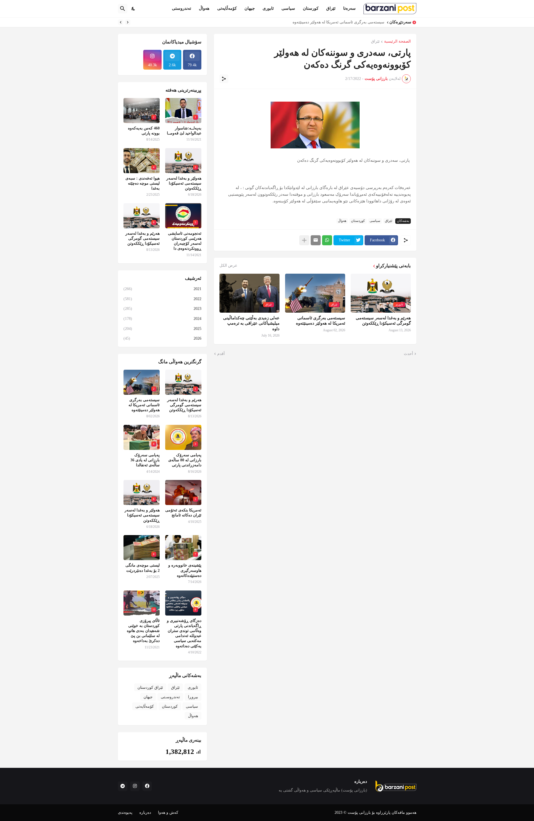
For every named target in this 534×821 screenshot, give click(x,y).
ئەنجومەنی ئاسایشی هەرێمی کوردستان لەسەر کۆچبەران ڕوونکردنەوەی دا (184, 241)
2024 (162, 319)
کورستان (310, 8)
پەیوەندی (125, 812)
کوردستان (358, 221)
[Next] (120, 22)
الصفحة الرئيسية (397, 41)
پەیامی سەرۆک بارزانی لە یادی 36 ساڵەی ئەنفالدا (145, 460)
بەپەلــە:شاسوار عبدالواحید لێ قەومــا (184, 130)
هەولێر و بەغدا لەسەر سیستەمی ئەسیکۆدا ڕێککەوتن (183, 183)
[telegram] (122, 786)
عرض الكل (228, 266)
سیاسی (288, 8)
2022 (162, 299)
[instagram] (135, 786)
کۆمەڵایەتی (227, 8)
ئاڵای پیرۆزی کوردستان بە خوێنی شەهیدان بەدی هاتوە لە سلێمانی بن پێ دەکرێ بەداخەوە (143, 631)
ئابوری (268, 8)
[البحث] (122, 8)
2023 (162, 309)
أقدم (221, 354)
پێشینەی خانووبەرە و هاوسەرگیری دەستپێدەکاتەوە (184, 570)
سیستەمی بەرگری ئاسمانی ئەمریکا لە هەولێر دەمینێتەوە (320, 321)
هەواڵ (204, 8)
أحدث (408, 354)
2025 (162, 329)
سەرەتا (349, 8)
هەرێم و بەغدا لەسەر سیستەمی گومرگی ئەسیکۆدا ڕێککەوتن (383, 321)
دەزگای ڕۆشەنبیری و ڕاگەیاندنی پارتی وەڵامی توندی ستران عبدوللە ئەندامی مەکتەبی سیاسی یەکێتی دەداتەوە (184, 633)
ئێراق (330, 8)
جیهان (249, 8)
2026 (162, 338)
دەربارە (145, 812)
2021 (162, 289)
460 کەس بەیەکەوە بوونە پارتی (144, 130)
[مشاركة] (223, 78)
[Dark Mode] (133, 8)
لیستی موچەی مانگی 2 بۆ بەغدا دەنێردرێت (142, 567)
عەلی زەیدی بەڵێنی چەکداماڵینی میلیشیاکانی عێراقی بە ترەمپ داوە (251, 323)
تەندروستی (181, 8)
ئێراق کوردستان (150, 687)
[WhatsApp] (327, 240)
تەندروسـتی (170, 697)
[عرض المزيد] (304, 240)
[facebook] (147, 786)
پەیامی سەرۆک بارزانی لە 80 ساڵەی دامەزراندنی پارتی (339, 22)
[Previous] (127, 22)
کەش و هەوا (168, 812)
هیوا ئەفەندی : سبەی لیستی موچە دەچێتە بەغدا (142, 183)
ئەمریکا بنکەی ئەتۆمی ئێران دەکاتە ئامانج (183, 512)
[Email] (316, 240)
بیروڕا (193, 697)
